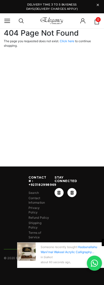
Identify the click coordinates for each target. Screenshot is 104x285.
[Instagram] (71, 192)
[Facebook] (59, 192)
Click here (67, 41)
